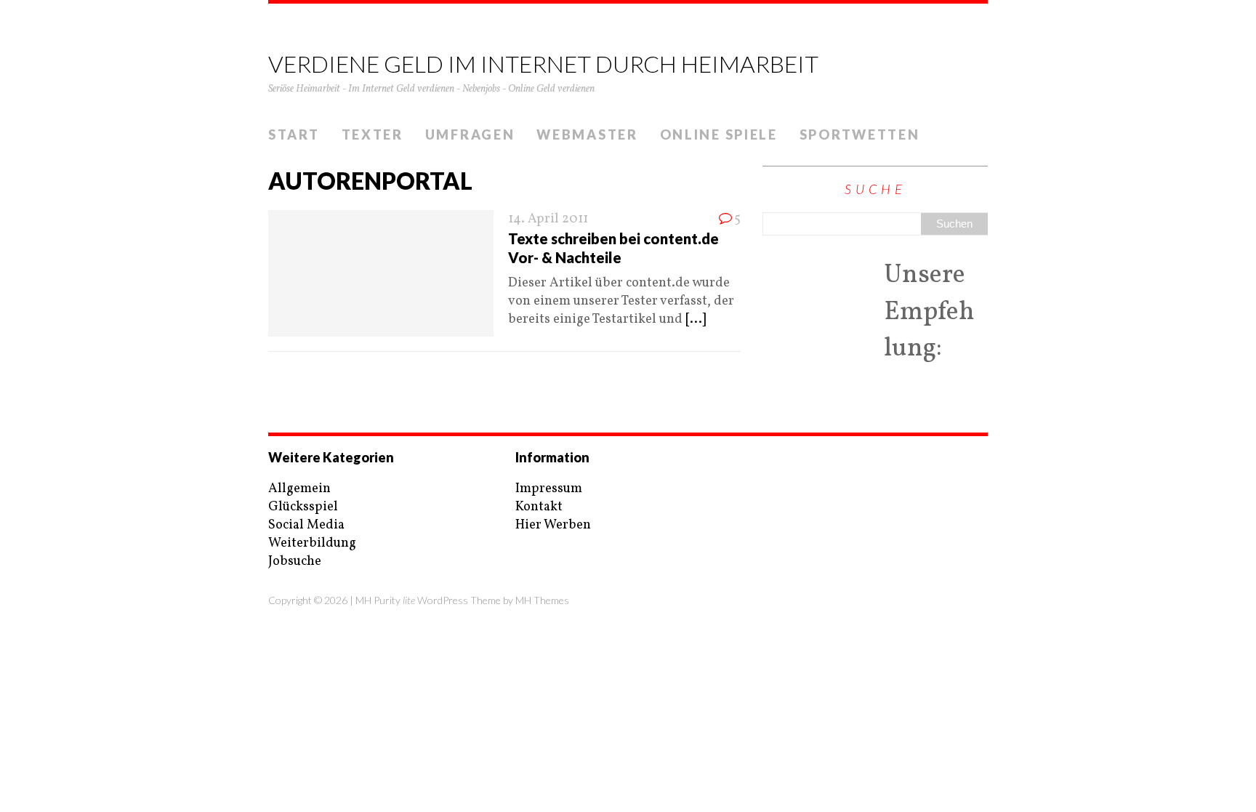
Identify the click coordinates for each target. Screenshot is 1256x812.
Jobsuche (294, 561)
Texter (372, 134)
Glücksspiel (303, 507)
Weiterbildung (312, 543)
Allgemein (299, 489)
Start (294, 134)
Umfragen (470, 134)
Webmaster (586, 134)
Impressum (548, 489)
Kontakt (539, 507)
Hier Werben (553, 525)
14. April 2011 (548, 219)
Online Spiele (719, 134)
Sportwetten (860, 134)
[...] (695, 319)
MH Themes (542, 600)
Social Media (306, 525)
